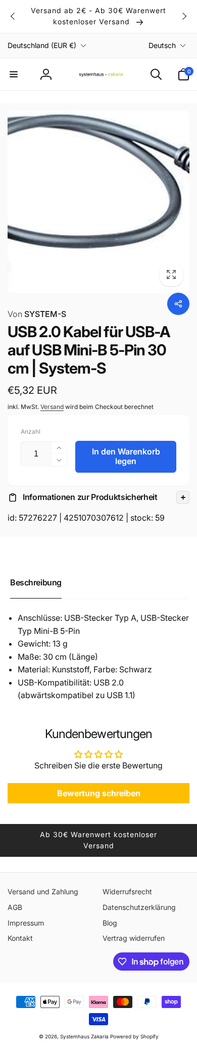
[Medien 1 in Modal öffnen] (98, 202)
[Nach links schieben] (13, 16)
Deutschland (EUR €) (42, 45)
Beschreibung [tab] (36, 582)
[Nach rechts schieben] (183, 16)
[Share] (178, 304)
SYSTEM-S (37, 314)
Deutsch (162, 45)
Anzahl (30, 431)
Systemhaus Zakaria (84, 1036)
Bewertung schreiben (98, 793)
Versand (52, 406)
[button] (14, 74)
